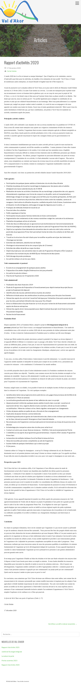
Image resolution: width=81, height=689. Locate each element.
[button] (78, 3)
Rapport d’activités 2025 (10, 647)
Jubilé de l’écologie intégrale (12, 652)
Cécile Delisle (11, 71)
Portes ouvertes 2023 (9, 660)
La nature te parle (8, 656)
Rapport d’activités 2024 (10, 665)
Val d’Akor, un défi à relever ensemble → (62, 624)
